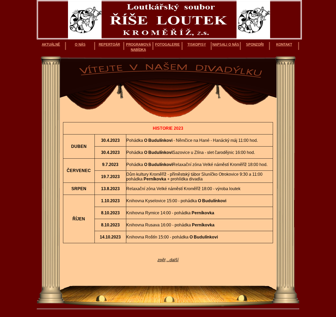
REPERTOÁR (109, 44)
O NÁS (80, 44)
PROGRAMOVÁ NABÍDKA (138, 46)
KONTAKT (284, 44)
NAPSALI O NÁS (225, 44)
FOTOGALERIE (167, 44)
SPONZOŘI (255, 44)
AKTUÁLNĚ (51, 44)
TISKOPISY (196, 44)
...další (172, 260)
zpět (161, 260)
